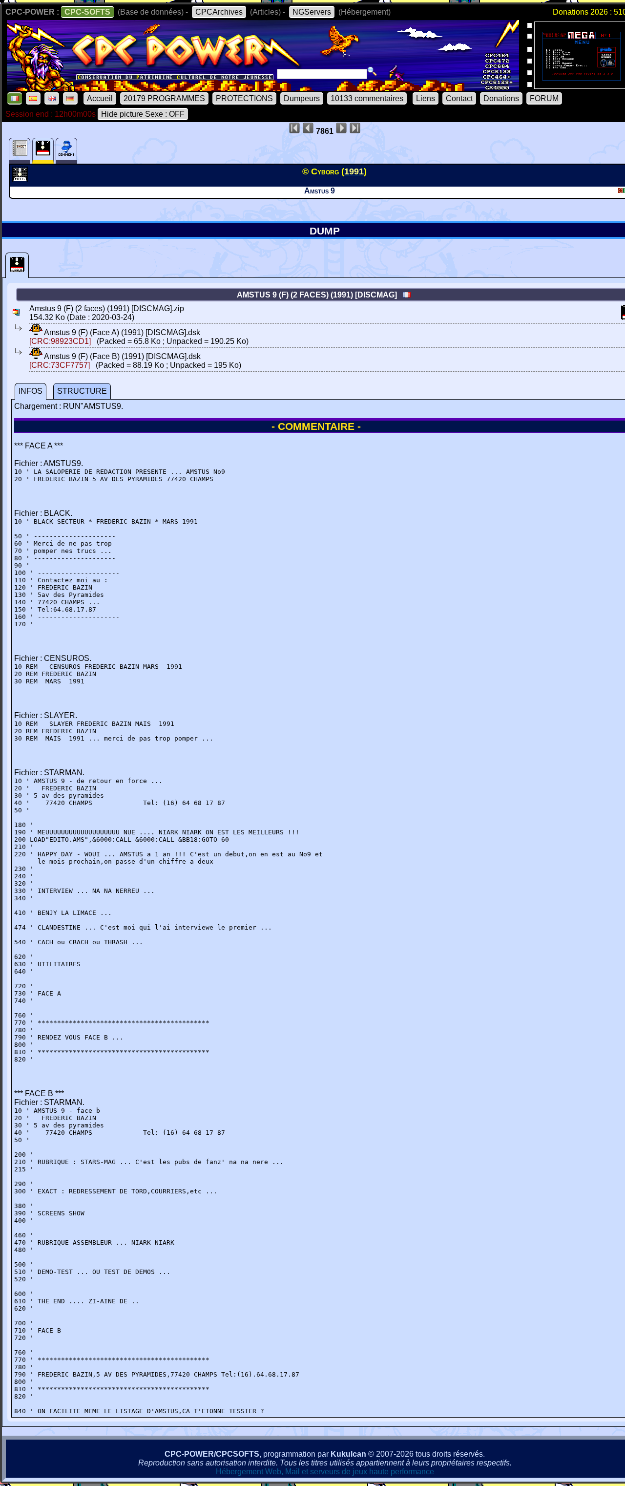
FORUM (544, 98)
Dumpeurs (302, 98)
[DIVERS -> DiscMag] (21, 179)
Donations (501, 98)
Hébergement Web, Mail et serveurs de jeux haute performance (325, 1471)
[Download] (35, 332)
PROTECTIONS (244, 98)
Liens (425, 98)
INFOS (30, 391)
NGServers (311, 12)
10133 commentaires (367, 98)
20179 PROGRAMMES (164, 98)
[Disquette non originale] (17, 265)
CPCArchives (219, 12)
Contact (459, 98)
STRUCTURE (82, 391)
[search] (372, 71)
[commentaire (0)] (66, 151)
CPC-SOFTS (87, 12)
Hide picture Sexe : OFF (143, 114)
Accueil (100, 98)
